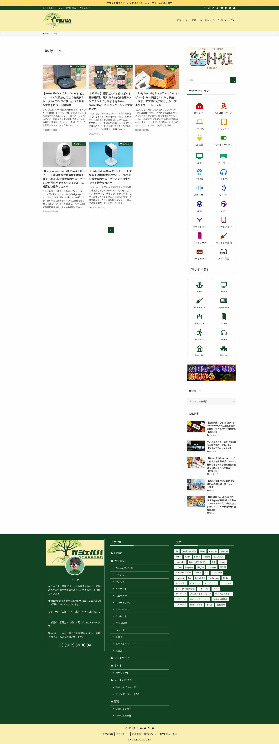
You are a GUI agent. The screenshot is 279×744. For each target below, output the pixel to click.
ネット (118, 665)
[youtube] (222, 8)
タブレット (121, 616)
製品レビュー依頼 (168, 734)
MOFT (223, 567)
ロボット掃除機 (123, 715)
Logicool (189, 567)
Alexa (202, 551)
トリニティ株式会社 (185, 588)
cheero (206, 557)
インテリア (195, 583)
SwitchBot (200, 578)
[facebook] (205, 8)
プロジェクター (123, 708)
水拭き (210, 604)
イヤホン (120, 575)
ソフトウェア (122, 658)
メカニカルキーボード (200, 594)
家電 (116, 701)
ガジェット (120, 560)
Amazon (213, 551)
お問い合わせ (150, 734)
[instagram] (213, 8)
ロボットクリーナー (199, 599)
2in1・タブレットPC (126, 687)
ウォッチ (120, 582)
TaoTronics (214, 578)
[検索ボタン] (232, 20)
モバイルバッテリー (126, 644)
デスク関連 (121, 623)
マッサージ (181, 594)
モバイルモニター (223, 594)
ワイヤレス (181, 604)
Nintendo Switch (183, 572)
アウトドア (181, 583)
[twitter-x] (209, 8)
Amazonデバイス (124, 568)
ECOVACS (219, 557)
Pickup (118, 553)
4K (177, 551)
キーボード (121, 588)
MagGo (200, 567)
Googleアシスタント (198, 562)
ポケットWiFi (122, 673)
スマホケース (122, 609)
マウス (216, 588)
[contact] (234, 8)
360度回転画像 (189, 551)
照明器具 (221, 604)
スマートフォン (123, 602)
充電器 (119, 650)
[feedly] (226, 8)
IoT (213, 562)
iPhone (222, 562)
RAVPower (217, 572)
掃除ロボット (196, 604)
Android (224, 551)
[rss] (230, 8)
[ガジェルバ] (57, 20)
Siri (189, 578)
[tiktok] (217, 8)
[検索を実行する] (233, 80)
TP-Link (226, 578)
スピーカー (121, 595)
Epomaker (180, 562)
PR (206, 572)
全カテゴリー (122, 734)
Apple (187, 557)
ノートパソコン (123, 680)
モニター (120, 637)
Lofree (178, 567)
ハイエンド (203, 588)
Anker (178, 557)
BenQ (197, 557)
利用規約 (136, 734)
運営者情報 (108, 734)
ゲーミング (226, 583)
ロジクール (181, 599)
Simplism (180, 578)
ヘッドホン (121, 630)
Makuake (212, 567)
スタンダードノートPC (127, 694)
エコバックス (210, 583)
